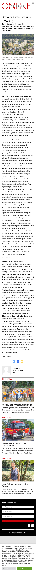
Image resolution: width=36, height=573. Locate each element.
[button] (33, 3)
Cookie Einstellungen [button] (9, 568)
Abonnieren (6, 521)
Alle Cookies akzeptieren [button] (24, 568)
